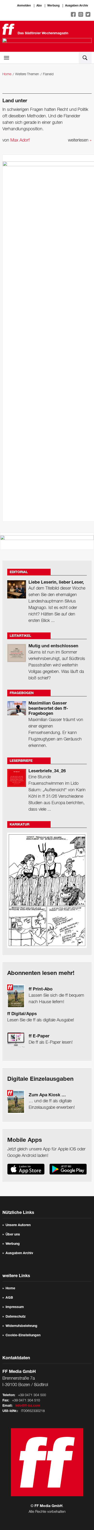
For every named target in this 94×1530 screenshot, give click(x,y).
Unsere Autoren (18, 1225)
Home (6, 74)
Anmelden (24, 5)
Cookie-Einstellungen (23, 1335)
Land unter (14, 101)
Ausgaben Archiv (76, 5)
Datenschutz (16, 1317)
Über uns (13, 1234)
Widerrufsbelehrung (21, 1326)
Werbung (53, 5)
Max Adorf (20, 140)
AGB (9, 1298)
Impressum (15, 1307)
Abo (39, 5)
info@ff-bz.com (27, 1406)
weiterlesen (80, 140)
